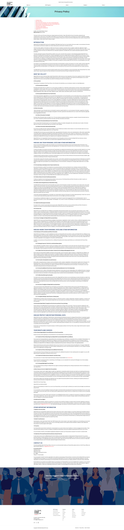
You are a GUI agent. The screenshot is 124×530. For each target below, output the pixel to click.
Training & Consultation (56, 515)
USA (63, 518)
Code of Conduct (87, 527)
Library (73, 509)
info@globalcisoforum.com (45, 404)
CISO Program (55, 509)
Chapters (64, 509)
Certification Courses (56, 512)
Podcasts (73, 512)
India (63, 515)
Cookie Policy (70, 357)
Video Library (74, 515)
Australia (64, 512)
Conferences (84, 512)
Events (83, 509)
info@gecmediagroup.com (39, 519)
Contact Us (77, 527)
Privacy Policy (81, 527)
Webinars (83, 515)
